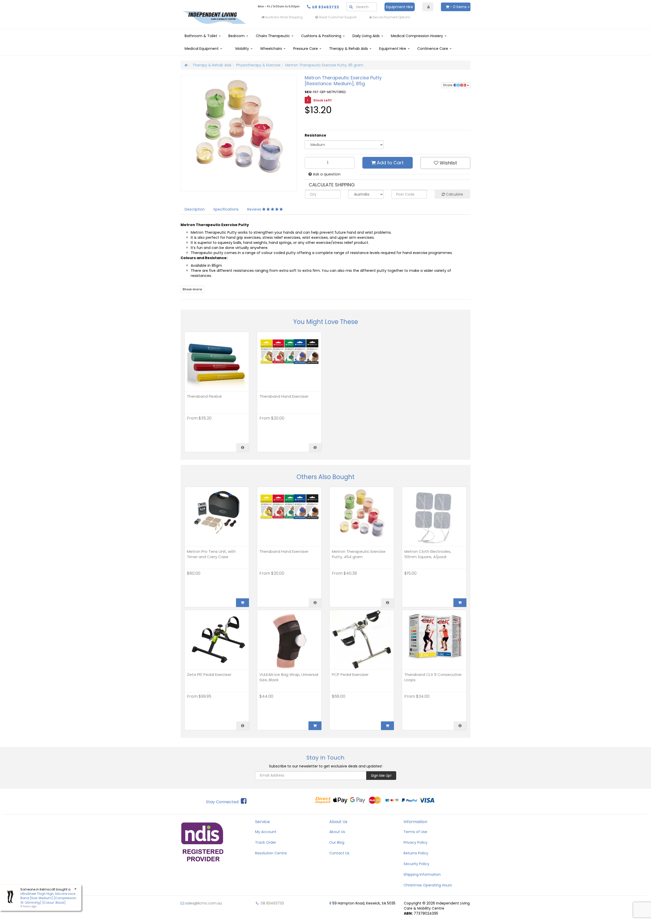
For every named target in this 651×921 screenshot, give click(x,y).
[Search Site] (351, 7)
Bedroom (237, 35)
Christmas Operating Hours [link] (428, 885)
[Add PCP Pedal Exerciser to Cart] (387, 725)
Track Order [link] (265, 842)
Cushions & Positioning (321, 35)
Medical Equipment (202, 48)
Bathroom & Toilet (201, 35)
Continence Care (433, 48)
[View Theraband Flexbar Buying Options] (242, 447)
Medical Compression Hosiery (417, 35)
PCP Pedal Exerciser (350, 674)
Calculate (454, 194)
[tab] (195, 209)
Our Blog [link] (336, 842)
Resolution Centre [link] (271, 853)
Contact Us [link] (339, 853)
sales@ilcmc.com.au (203, 903)
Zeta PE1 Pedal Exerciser (209, 674)
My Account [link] (265, 831)
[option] (444, 17)
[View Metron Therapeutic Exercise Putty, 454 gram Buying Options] (387, 602)
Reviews (254, 209)
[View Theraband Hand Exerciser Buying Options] (315, 447)
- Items (458, 6)
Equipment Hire (399, 6)
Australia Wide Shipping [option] (283, 17)
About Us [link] (337, 831)
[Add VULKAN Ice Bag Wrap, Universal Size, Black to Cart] (314, 725)
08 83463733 (325, 7)
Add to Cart (390, 162)
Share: (448, 85)
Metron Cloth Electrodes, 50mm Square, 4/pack (427, 554)
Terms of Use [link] (415, 831)
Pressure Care (306, 48)
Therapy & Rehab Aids (349, 48)
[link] (243, 801)
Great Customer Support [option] (337, 17)
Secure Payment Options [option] (391, 17)
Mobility (242, 48)
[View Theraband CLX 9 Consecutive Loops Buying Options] (460, 725)
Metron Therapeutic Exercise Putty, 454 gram (359, 554)
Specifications (226, 209)
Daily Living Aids (366, 35)
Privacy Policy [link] (415, 842)
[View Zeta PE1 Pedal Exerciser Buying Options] (242, 725)
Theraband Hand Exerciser (283, 396)
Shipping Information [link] (422, 874)
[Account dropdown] (427, 7)
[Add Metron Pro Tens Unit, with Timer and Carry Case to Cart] (242, 602)
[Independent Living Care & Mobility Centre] (214, 17)
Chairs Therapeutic (273, 35)
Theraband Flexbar (204, 396)
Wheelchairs (271, 48)
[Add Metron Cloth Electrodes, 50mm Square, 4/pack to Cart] (459, 602)
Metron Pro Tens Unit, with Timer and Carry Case (211, 554)
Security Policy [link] (416, 863)
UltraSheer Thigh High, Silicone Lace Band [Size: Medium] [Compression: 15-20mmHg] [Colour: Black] (48, 898)
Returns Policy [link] (416, 853)
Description (195, 209)
